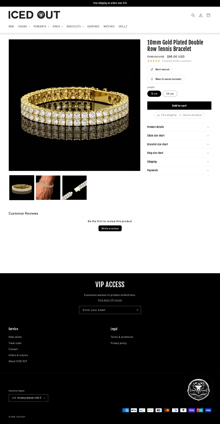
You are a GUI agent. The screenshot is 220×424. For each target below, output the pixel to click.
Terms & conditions (122, 336)
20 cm (170, 93)
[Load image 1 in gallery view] (21, 187)
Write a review (110, 228)
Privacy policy (119, 343)
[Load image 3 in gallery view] (74, 187)
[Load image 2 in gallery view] (48, 187)
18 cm (154, 93)
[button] (24, 26)
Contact (13, 349)
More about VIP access (110, 300)
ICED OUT (20, 417)
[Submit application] (137, 310)
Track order (15, 343)
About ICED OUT (18, 361)
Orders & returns (18, 355)
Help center (15, 336)
